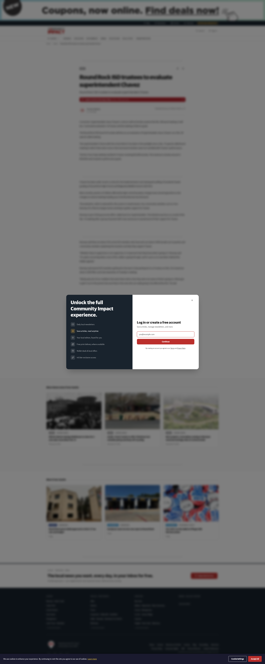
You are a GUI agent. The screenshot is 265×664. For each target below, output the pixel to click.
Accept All (255, 659)
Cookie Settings (237, 659)
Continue (165, 342)
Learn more (92, 659)
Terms (172, 348)
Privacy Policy (181, 348)
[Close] (192, 300)
